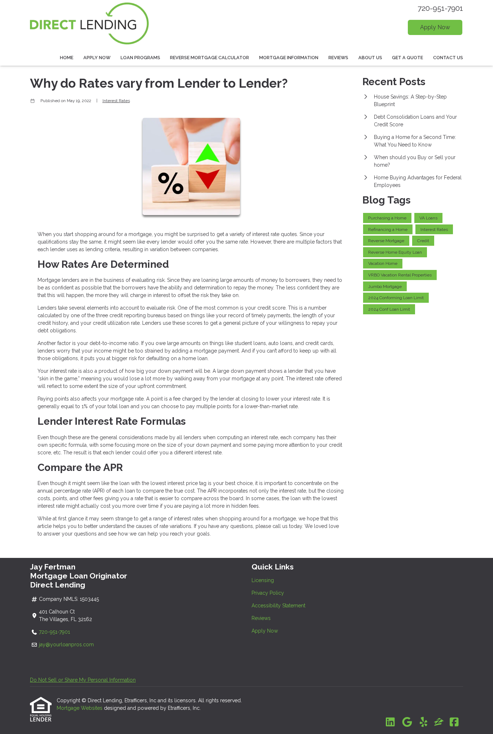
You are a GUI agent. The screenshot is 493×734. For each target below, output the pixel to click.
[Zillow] (439, 722)
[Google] (407, 722)
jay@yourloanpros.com (66, 644)
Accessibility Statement (278, 605)
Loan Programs (140, 57)
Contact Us (448, 57)
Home (66, 57)
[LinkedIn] (390, 722)
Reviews (338, 57)
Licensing (263, 580)
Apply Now (435, 27)
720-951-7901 (440, 8)
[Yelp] (423, 722)
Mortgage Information (288, 57)
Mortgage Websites (80, 708)
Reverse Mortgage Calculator (209, 57)
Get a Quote (407, 57)
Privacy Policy (268, 593)
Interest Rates (116, 100)
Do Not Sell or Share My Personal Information (83, 680)
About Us (370, 57)
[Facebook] (454, 722)
